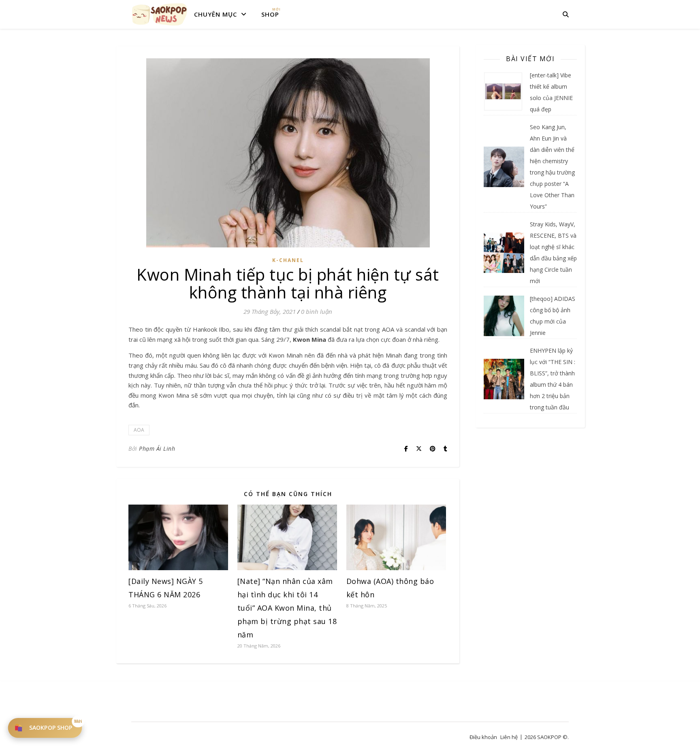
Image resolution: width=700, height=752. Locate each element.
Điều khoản (483, 737)
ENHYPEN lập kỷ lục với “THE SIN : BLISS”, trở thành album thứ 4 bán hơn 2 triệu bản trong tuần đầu (552, 379)
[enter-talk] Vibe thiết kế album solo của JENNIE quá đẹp (551, 92)
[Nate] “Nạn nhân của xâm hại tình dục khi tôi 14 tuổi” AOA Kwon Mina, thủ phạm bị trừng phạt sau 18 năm (287, 607)
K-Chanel (288, 260)
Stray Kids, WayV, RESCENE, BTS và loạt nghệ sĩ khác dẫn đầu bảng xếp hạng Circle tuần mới (553, 252)
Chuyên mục (215, 14)
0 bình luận (316, 311)
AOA (139, 429)
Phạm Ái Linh (157, 448)
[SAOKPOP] (159, 14)
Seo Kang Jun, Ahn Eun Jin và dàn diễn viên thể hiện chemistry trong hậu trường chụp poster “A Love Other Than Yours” (552, 166)
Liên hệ (509, 737)
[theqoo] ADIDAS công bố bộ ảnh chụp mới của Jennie (552, 316)
